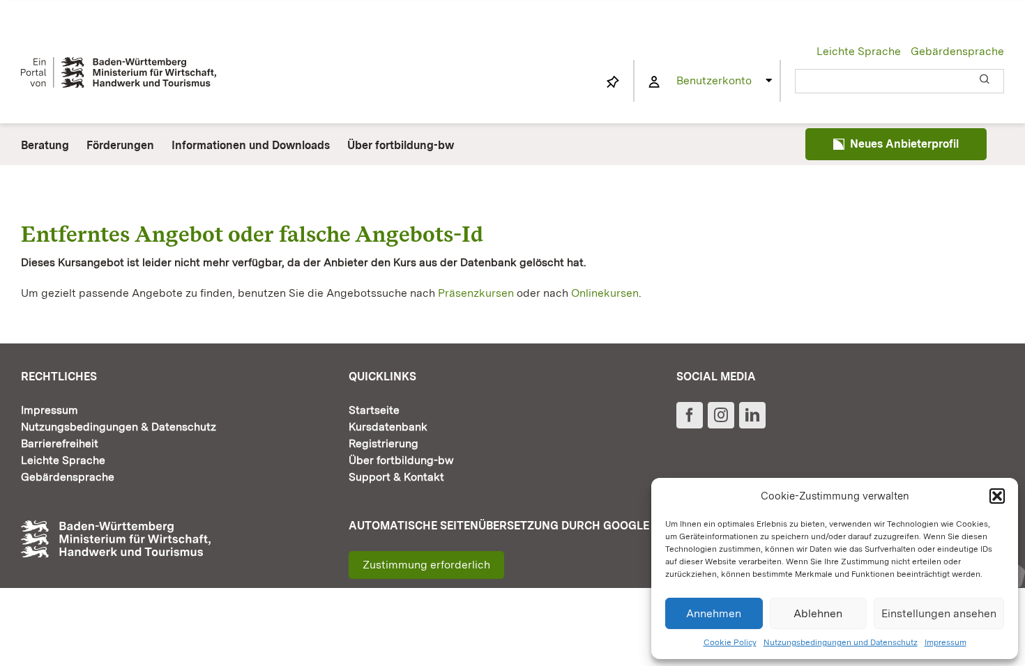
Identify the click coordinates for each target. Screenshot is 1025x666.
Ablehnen (818, 613)
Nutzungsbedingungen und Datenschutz (841, 642)
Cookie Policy (730, 642)
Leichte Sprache (859, 51)
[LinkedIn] (752, 415)
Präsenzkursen (476, 293)
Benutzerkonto (714, 80)
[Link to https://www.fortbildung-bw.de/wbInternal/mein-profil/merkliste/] (613, 82)
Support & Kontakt (396, 476)
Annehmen (713, 613)
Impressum (945, 642)
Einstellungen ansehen (938, 613)
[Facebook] (689, 415)
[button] (997, 496)
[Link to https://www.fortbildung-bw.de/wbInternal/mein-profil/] (654, 82)
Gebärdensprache (957, 51)
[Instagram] (721, 415)
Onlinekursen (605, 293)
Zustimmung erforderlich (426, 564)
